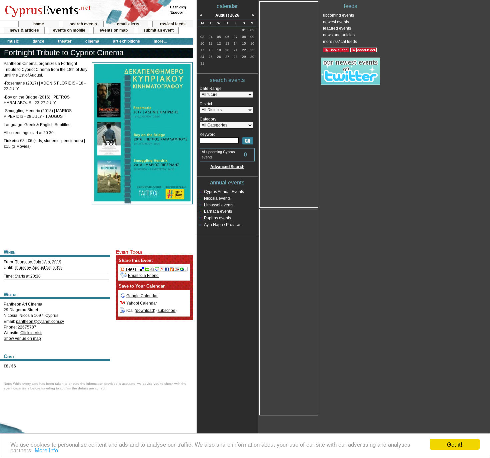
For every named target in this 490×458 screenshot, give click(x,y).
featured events (337, 28)
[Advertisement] (96, 226)
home (38, 24)
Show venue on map (22, 338)
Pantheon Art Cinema (23, 304)
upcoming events (338, 15)
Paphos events (217, 218)
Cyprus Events (47, 10)
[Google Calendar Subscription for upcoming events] (363, 50)
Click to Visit (31, 333)
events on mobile (69, 30)
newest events (336, 22)
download (145, 310)
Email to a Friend (143, 275)
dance (38, 41)
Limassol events (218, 205)
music (13, 41)
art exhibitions (126, 41)
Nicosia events (217, 198)
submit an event (158, 30)
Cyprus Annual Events (224, 191)
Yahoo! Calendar (141, 303)
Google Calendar (142, 296)
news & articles (24, 30)
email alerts (128, 24)
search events (83, 24)
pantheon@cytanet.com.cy (40, 321)
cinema (92, 41)
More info (46, 450)
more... (160, 41)
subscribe (166, 310)
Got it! (454, 444)
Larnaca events (218, 211)
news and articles (339, 35)
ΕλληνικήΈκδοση (178, 9)
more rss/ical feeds (340, 41)
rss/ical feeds (173, 24)
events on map (114, 30)
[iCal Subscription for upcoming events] (336, 50)
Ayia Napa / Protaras (222, 224)
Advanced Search (227, 166)
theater (65, 41)
